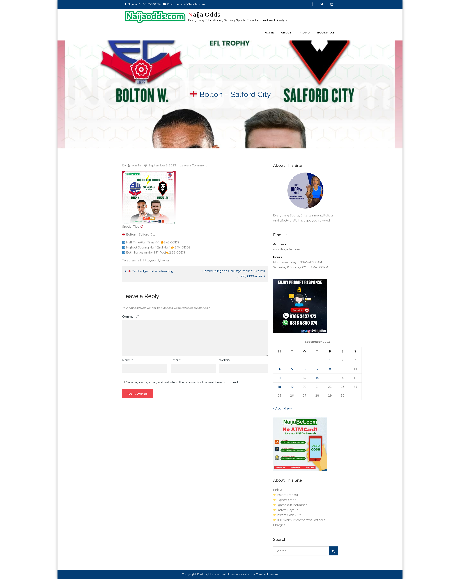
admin (136, 165)
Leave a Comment (193, 165)
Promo (304, 32)
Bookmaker (326, 32)
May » (287, 408)
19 (292, 386)
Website (225, 360)
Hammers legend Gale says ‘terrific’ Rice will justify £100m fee (233, 273)
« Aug (277, 408)
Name (127, 360)
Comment (130, 316)
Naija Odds (204, 14)
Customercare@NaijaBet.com (186, 4)
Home (269, 32)
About (286, 32)
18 (279, 386)
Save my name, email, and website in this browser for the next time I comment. (182, 382)
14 (317, 378)
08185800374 (151, 4)
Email (176, 360)
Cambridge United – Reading (152, 271)
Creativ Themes (267, 574)
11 (280, 378)
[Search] (333, 550)
